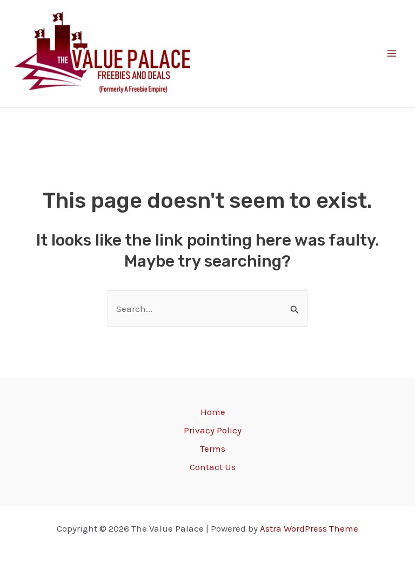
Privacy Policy (213, 430)
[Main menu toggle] (392, 54)
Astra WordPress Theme (309, 528)
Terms (212, 448)
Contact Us (213, 466)
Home (212, 411)
